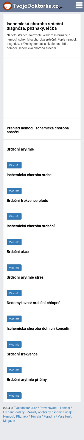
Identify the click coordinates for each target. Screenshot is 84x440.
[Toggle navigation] (78, 4)
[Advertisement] (42, 88)
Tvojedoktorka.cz (25, 407)
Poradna (49, 416)
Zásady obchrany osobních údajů (50, 412)
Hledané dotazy (14, 412)
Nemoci (8, 416)
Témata (36, 416)
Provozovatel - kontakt (55, 407)
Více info (14, 165)
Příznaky (22, 416)
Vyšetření (64, 416)
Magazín (9, 420)
